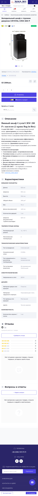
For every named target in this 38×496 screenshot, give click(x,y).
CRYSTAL (33, 71)
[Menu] (2, 2)
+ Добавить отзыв (19, 335)
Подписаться (29, 471)
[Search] (5, 2)
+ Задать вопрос (19, 392)
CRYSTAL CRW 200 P (11, 173)
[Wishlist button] (30, 81)
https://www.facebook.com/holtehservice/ (17, 461)
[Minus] (3, 90)
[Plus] (11, 90)
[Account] (36, 2)
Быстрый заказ (7, 493)
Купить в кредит (22, 100)
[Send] (34, 110)
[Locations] (33, 2)
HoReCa (7, 14)
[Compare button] (34, 81)
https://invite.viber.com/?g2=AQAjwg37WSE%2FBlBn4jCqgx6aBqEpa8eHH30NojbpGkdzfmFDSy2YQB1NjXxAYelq (21, 461)
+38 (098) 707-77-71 (19, 452)
